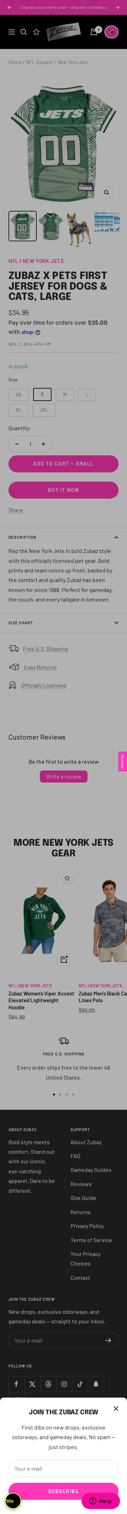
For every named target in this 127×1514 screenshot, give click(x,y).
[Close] (116, 1408)
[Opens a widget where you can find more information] (100, 1501)
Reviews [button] (122, 762)
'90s (9, 1501)
